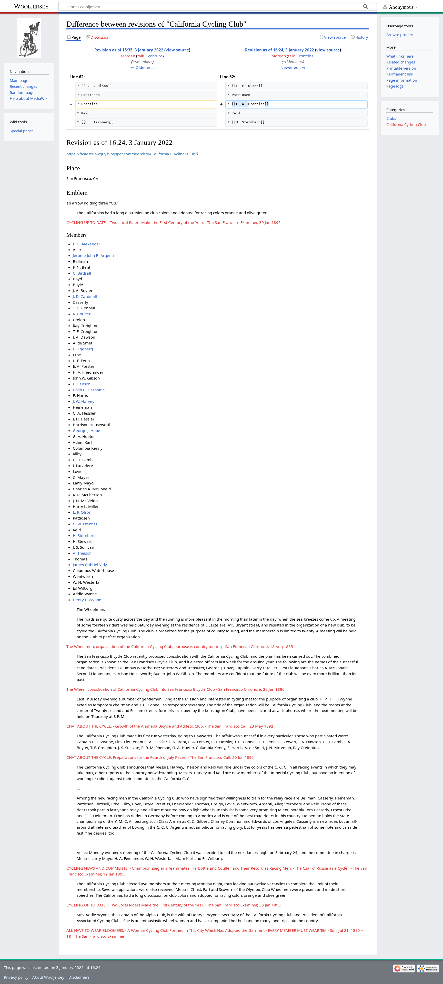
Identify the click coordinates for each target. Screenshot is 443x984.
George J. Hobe (86, 430)
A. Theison (82, 553)
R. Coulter (81, 313)
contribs (155, 55)
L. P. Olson (82, 512)
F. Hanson (81, 383)
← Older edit (142, 67)
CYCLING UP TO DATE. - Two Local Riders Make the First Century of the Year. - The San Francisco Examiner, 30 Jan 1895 (173, 222)
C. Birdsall (82, 273)
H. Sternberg (84, 535)
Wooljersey (31, 6)
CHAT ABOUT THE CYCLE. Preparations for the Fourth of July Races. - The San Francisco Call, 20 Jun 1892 (160, 757)
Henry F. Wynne (87, 599)
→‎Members (142, 61)
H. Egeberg (83, 348)
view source (177, 49)
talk (140, 55)
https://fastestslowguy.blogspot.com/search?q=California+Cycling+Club (130, 153)
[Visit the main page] (29, 37)
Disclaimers (78, 977)
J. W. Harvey (83, 401)
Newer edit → (293, 67)
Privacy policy (16, 977)
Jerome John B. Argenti (93, 255)
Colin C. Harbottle (89, 389)
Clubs (391, 118)
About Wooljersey (48, 977)
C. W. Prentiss (85, 523)
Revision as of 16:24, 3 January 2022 (279, 49)
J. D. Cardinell (85, 296)
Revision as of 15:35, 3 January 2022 (128, 49)
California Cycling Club (406, 124)
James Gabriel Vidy (90, 564)
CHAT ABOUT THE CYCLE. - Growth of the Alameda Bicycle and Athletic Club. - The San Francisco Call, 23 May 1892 (169, 726)
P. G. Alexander (86, 243)
